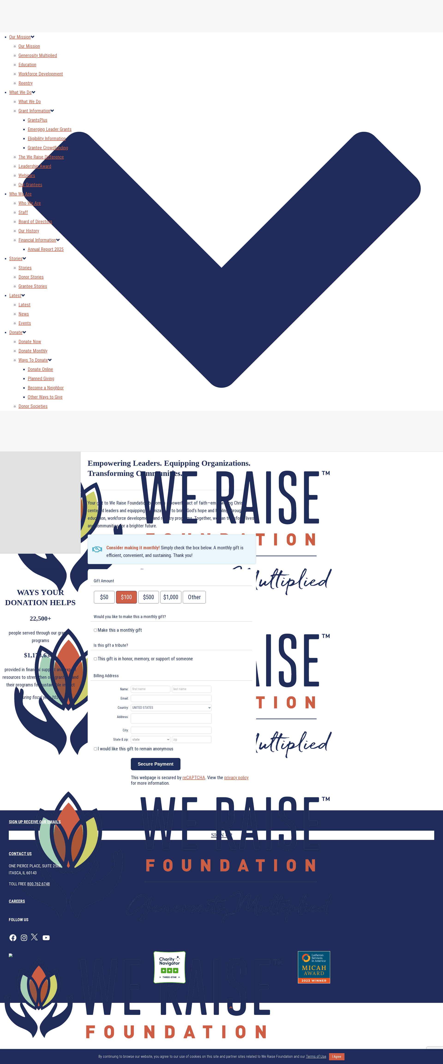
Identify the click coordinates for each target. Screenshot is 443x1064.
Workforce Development (40, 74)
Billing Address (106, 675)
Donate (15, 332)
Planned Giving (41, 378)
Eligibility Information (47, 138)
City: (126, 730)
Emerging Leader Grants (50, 129)
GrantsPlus (37, 120)
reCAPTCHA (194, 777)
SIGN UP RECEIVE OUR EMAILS (35, 821)
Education (27, 64)
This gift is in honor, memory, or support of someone (145, 658)
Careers (17, 901)
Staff (23, 212)
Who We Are (20, 194)
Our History (28, 231)
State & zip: (121, 739)
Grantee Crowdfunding (48, 147)
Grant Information (34, 111)
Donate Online (40, 369)
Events (24, 323)
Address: (123, 717)
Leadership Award (34, 166)
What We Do (20, 92)
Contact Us (20, 853)
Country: (123, 707)
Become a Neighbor (46, 388)
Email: (125, 698)
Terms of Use (427, 1007)
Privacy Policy (401, 1007)
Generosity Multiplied (37, 55)
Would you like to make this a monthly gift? (130, 616)
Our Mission (20, 37)
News (23, 314)
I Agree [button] (336, 1056)
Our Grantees (30, 184)
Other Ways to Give (45, 397)
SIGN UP (221, 835)
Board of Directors (35, 221)
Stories (15, 258)
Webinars (26, 175)
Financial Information (37, 240)
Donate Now (29, 341)
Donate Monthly (32, 351)
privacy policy (236, 777)
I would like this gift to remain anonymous (135, 748)
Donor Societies (33, 406)
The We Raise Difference (41, 157)
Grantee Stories (32, 286)
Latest (15, 295)
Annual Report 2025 (46, 249)
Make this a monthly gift (120, 630)
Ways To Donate (33, 360)
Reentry (25, 83)
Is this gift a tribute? (111, 645)
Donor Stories (31, 277)
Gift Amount (104, 580)
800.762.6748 (38, 883)
